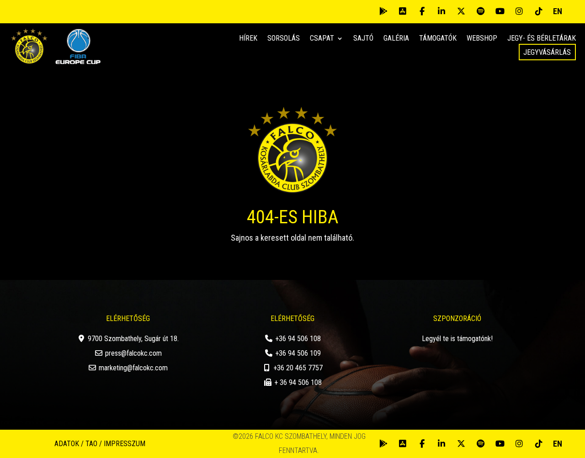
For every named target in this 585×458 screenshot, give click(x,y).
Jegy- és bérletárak (541, 38)
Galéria (396, 38)
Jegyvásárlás (547, 52)
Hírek (248, 38)
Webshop (482, 38)
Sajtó (363, 38)
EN (557, 11)
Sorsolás (283, 38)
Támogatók (438, 38)
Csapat (322, 38)
